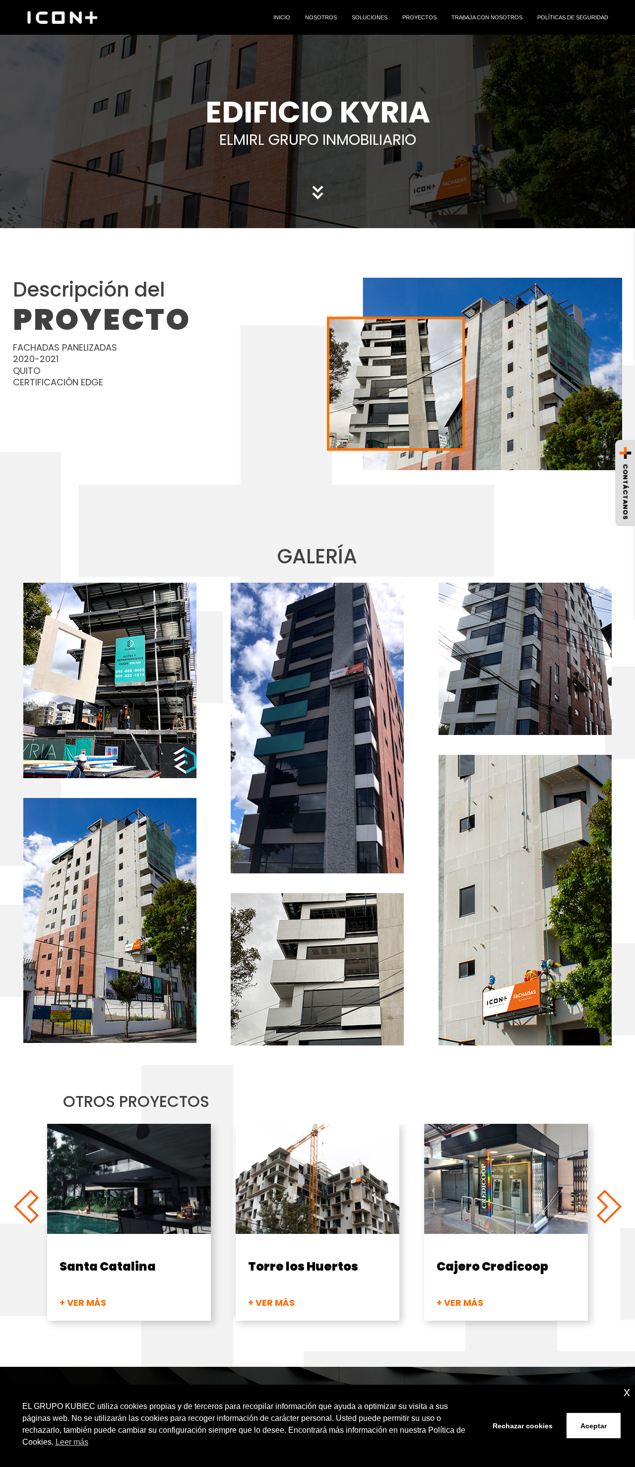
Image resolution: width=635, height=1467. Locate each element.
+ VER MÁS (83, 1302)
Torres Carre (289, 1267)
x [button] (627, 1392)
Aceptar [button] (593, 1426)
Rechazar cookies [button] (523, 1426)
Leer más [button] (72, 1442)
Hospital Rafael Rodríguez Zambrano (504, 1274)
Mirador (86, 1267)
